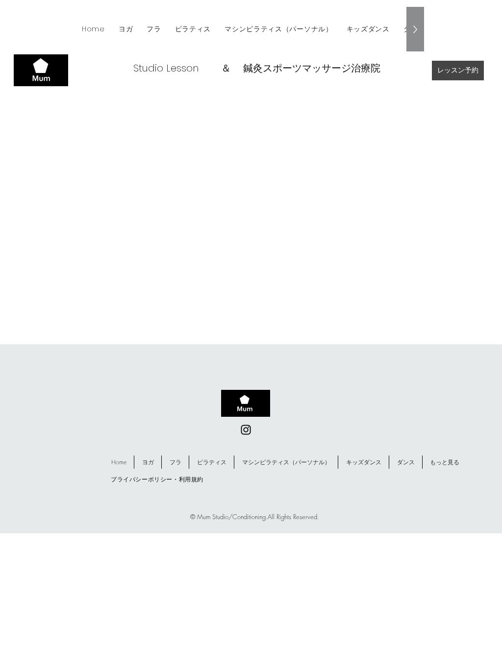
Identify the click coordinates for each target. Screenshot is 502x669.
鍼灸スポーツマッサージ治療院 (311, 68)
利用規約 (191, 479)
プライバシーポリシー (142, 479)
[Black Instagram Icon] (245, 429)
